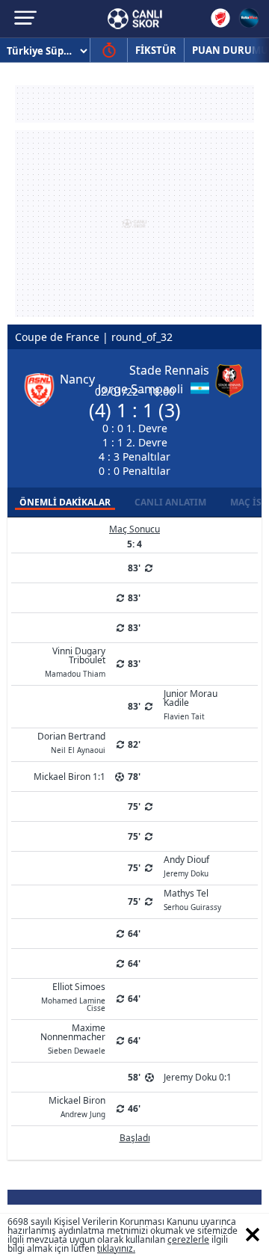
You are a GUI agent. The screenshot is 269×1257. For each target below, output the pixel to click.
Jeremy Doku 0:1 (198, 1077)
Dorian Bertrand (71, 742)
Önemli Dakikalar (65, 502)
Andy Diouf (186, 865)
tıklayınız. (116, 1248)
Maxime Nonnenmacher (72, 1037)
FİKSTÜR (155, 50)
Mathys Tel (192, 899)
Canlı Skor (135, 18)
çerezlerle (188, 1239)
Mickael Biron (77, 1106)
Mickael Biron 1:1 (69, 776)
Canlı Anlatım (170, 502)
